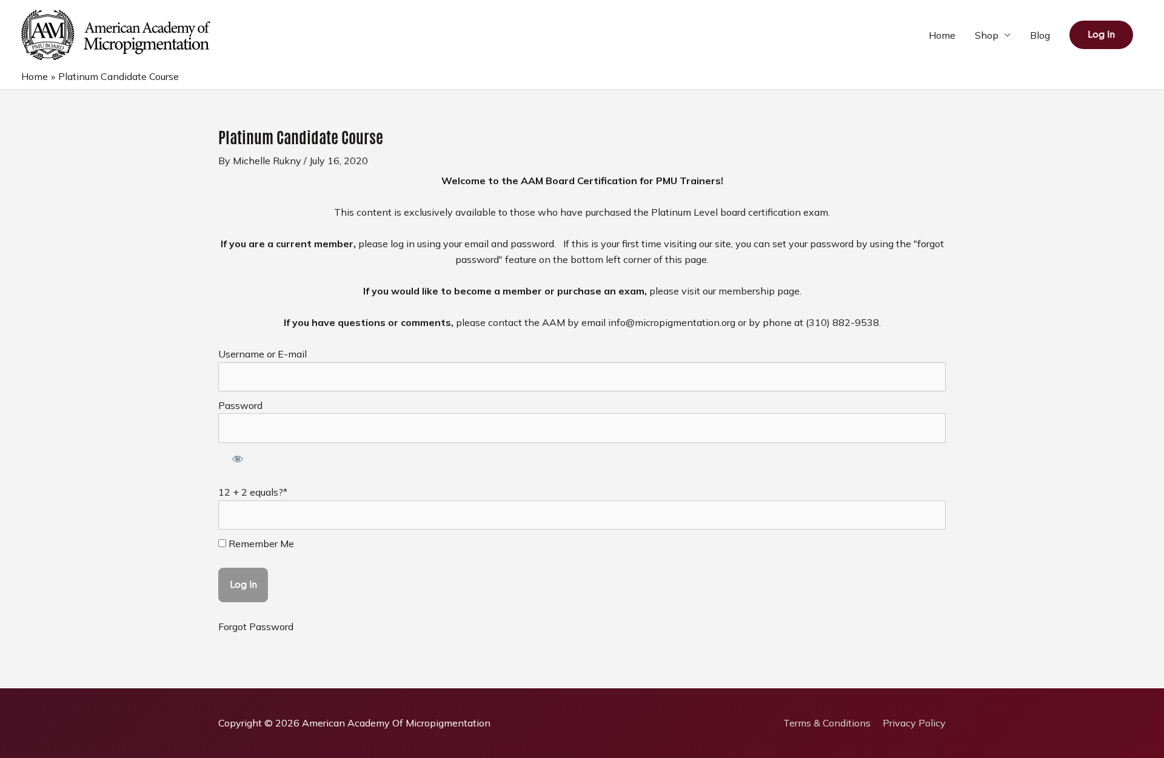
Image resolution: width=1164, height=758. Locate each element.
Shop (986, 35)
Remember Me (260, 543)
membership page (759, 291)
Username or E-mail (262, 354)
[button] (1101, 34)
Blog (1040, 35)
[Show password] (238, 460)
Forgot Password (255, 626)
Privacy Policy (914, 723)
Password (240, 405)
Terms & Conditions (827, 723)
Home (942, 35)
